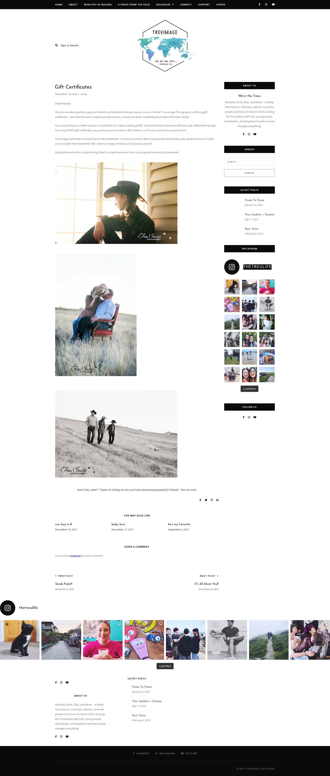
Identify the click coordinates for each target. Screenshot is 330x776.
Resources (163, 4)
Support (204, 4)
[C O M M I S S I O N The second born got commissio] (267, 357)
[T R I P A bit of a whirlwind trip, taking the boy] (267, 287)
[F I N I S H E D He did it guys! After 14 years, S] (267, 322)
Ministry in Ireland (98, 4)
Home (59, 4)
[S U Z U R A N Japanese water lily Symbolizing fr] (232, 287)
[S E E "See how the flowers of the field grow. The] (267, 374)
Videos (220, 4)
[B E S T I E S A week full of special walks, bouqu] (249, 339)
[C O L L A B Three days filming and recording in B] (232, 304)
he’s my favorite (179, 524)
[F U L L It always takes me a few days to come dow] (232, 374)
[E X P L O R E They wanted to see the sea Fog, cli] (232, 322)
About (73, 4)
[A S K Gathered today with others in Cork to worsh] (232, 339)
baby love (118, 524)
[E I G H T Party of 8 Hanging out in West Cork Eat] (249, 322)
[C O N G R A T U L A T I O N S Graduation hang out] (249, 304)
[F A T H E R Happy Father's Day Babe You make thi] (267, 304)
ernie (84, 94)
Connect (186, 4)
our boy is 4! (63, 524)
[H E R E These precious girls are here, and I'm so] (249, 357)
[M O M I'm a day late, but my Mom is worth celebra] (249, 374)
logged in (75, 555)
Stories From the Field (134, 4)
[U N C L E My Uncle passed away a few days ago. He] (249, 287)
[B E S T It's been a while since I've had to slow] (232, 357)
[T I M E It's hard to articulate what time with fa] (267, 339)
